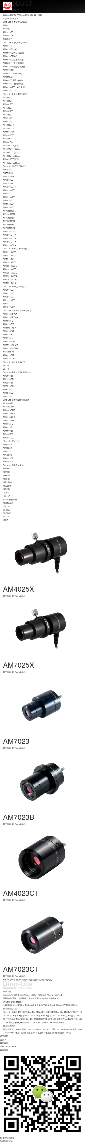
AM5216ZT (8, 382)
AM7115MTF (9, 231)
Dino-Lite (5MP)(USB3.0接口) (16, 248)
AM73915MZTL (10, 272)
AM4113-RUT (9, 417)
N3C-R (6, 516)
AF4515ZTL (8, 104)
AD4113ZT (8, 76)
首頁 (5, 15)
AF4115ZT (8, 114)
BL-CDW (6, 513)
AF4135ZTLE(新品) (11, 149)
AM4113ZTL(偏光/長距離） (15, 66)
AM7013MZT (9, 179)
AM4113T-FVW (10, 314)
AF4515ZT (8, 107)
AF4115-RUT (9, 410)
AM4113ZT (8, 430)
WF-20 (6, 365)
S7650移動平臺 (10, 499)
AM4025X (7, 444)
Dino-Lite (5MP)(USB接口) (14, 166)
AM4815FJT (8, 355)
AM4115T (7, 118)
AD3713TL (8, 39)
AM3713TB (8, 32)
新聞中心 (74, 1005)
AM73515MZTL (10, 265)
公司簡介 (20, 1005)
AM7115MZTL (9, 193)
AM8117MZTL (9, 293)
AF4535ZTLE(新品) (11, 156)
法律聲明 (7, 991)
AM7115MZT (9, 190)
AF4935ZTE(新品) (11, 159)
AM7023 (7, 451)
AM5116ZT (8, 375)
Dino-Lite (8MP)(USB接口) (14, 286)
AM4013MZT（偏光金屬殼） (15, 87)
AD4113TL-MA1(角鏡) (13, 80)
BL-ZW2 (6, 509)
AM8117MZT (9, 289)
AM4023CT (8, 458)
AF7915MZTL (9, 228)
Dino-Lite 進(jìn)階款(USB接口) (16, 42)
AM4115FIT (8, 334)
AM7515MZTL (9, 200)
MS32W (6, 475)
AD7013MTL (8, 176)
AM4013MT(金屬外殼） (13, 83)
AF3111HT (8, 403)
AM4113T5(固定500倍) (13, 52)
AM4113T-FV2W (10, 317)
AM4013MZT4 (9, 90)
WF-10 (6, 369)
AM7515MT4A (9, 241)
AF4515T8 (8, 142)
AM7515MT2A (9, 238)
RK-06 (6, 492)
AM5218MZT (9, 389)
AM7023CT (8, 461)
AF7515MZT (8, 217)
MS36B (6, 472)
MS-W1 (6, 520)
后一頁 (45, 979)
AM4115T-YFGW (10, 348)
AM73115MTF (9, 259)
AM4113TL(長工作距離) (13, 59)
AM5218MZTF (9, 393)
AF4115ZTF (8, 135)
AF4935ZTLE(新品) (11, 162)
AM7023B (7, 454)
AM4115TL (8, 121)
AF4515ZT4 (8, 125)
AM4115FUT (8, 338)
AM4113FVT (8, 320)
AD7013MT (8, 173)
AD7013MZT (8, 183)
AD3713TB (8, 35)
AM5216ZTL (8, 386)
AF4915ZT (8, 101)
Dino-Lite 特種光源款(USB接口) (17, 310)
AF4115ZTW (8, 128)
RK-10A (6, 496)
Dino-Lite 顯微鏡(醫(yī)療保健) (16, 399)
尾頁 (50, 979)
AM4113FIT (8, 324)
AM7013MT (8, 169)
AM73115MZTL (10, 255)
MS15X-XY (8, 502)
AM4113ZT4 (8, 70)
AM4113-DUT (9, 413)
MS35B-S (7, 485)
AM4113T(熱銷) (10, 49)
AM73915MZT (9, 269)
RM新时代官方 (6, 1141)
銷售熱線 (51, 1005)
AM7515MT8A (9, 245)
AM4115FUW (9, 341)
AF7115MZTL (9, 214)
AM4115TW (8, 131)
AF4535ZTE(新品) (11, 152)
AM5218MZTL (9, 396)
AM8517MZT (9, 296)
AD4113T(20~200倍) (12, 73)
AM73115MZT (9, 252)
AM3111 (7, 25)
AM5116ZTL (8, 379)
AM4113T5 (8, 427)
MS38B (6, 489)
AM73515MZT (9, 262)
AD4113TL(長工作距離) (13, 63)
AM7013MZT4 (9, 186)
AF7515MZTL (9, 221)
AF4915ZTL (8, 97)
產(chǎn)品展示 (16, 15)
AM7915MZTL (9, 207)
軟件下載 (43, 1005)
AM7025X (7, 448)
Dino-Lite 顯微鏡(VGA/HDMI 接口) (18, 372)
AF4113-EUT (9, 406)
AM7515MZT (9, 197)
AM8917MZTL (9, 307)
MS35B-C (7, 482)
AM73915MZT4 (10, 276)
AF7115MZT (8, 211)
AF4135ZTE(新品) (11, 145)
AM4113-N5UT (9, 420)
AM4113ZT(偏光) (10, 56)
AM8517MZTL (9, 300)
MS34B (6, 479)
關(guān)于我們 (63, 1005)
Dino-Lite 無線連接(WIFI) (14, 362)
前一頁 (38, 979)
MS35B (6, 468)
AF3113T (7, 28)
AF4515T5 (8, 138)
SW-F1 (6, 506)
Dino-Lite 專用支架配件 (13, 465)
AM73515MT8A (10, 279)
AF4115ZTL (8, 111)
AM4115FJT (8, 331)
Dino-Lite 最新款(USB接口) (15, 94)
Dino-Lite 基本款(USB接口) (15, 21)
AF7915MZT (8, 224)
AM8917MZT (9, 303)
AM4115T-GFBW (10, 344)
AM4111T (7, 46)
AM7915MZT (9, 204)
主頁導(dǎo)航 (9, 1005)
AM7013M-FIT (9, 358)
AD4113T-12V (9, 327)
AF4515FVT (8, 351)
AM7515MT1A (9, 234)
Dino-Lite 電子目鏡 (33, 15)
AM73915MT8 (9, 283)
